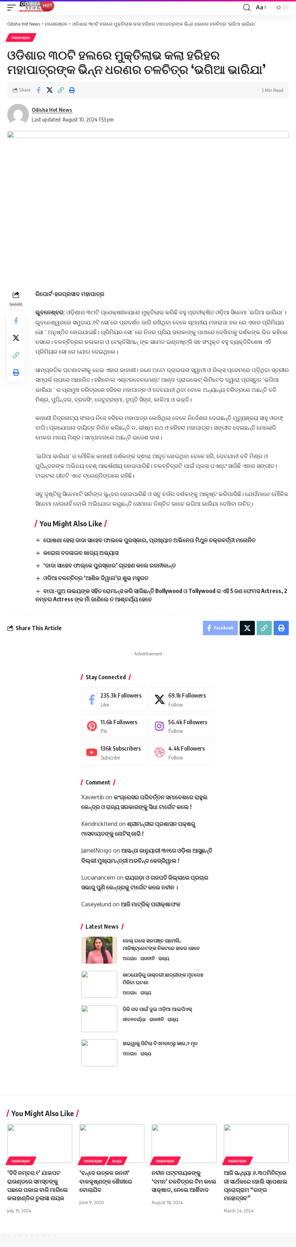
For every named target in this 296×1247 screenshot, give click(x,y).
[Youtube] (114, 752)
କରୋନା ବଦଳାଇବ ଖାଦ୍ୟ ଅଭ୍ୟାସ (80, 552)
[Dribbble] (182, 752)
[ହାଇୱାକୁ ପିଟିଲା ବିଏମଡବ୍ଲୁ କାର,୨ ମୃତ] (99, 1052)
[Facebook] (114, 699)
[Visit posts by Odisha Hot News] (18, 114)
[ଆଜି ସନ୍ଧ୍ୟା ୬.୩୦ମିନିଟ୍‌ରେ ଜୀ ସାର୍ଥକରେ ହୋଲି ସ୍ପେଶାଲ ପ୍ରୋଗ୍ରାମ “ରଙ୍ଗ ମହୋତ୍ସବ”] (256, 1143)
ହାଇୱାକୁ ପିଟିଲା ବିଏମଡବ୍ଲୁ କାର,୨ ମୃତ (160, 1043)
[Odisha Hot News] (37, 7)
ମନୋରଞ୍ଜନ (21, 37)
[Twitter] (182, 699)
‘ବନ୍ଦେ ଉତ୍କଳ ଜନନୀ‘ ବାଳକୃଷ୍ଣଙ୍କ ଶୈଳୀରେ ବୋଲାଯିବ (105, 1181)
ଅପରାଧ (130, 958)
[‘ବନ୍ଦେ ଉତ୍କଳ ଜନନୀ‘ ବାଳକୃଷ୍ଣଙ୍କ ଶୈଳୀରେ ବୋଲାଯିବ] (111, 1143)
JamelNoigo (96, 850)
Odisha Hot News (52, 109)
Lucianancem (98, 877)
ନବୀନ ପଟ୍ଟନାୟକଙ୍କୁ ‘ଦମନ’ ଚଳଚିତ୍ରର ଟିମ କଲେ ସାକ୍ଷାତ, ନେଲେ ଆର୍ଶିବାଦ (184, 1181)
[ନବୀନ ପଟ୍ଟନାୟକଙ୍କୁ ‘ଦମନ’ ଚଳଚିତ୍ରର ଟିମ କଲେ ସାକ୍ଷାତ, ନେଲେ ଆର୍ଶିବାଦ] (184, 1143)
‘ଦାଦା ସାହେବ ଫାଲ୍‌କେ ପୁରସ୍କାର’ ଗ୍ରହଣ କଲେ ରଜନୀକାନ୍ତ (109, 565)
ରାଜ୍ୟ (163, 958)
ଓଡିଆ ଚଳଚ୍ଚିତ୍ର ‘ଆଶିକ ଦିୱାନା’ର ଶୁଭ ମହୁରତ (95, 578)
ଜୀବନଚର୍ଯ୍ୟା (134, 1019)
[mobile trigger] (13, 7)
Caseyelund (96, 904)
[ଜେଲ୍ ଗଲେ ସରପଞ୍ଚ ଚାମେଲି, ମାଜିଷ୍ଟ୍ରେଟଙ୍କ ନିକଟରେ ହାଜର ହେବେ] (99, 950)
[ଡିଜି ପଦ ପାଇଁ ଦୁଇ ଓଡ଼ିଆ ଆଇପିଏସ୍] (99, 1018)
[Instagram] (182, 726)
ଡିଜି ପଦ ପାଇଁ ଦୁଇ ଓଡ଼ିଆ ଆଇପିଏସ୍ (157, 1009)
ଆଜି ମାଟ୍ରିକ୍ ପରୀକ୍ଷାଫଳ (150, 904)
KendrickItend (99, 823)
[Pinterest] (114, 726)
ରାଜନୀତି (147, 958)
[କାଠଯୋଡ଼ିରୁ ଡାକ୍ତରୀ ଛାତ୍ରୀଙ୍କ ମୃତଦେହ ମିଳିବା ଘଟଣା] (99, 984)
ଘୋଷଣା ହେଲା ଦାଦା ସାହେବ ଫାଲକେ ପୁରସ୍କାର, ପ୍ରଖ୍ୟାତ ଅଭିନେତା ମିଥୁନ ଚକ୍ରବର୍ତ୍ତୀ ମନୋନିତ (149, 540)
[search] (246, 7)
